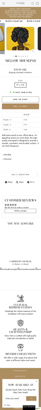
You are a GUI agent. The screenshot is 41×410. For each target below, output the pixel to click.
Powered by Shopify (20, 408)
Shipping (12, 72)
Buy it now (20, 106)
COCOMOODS (20, 371)
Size (20, 81)
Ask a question (20, 174)
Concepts (20, 376)
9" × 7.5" (21, 85)
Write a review (20, 210)
